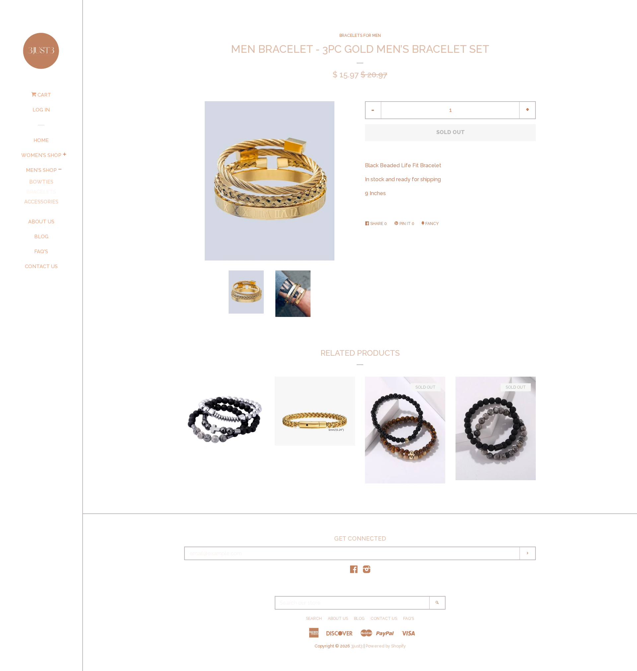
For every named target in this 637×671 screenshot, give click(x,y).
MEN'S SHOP (41, 170)
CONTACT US (41, 266)
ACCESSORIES (41, 202)
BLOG (41, 237)
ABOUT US (41, 222)
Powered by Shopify (386, 645)
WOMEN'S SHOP (41, 155)
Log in (41, 110)
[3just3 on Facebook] (354, 570)
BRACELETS (41, 192)
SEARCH (314, 618)
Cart (43, 95)
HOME (41, 140)
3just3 (357, 645)
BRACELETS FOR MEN (360, 35)
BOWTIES (41, 182)
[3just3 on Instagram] (367, 570)
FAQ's (41, 252)
